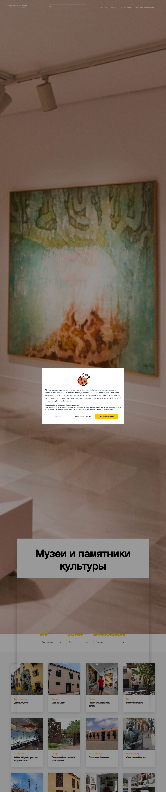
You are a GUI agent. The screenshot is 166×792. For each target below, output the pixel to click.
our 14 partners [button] (71, 390)
